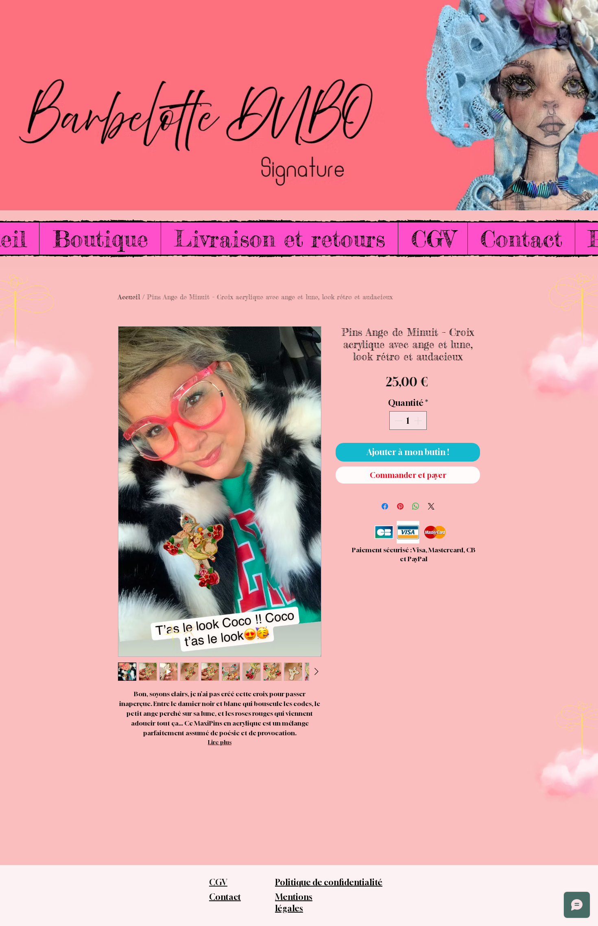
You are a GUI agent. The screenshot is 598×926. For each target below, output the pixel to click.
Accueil (129, 297)
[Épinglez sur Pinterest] (400, 506)
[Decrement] (397, 420)
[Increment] (419, 420)
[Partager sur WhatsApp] (416, 506)
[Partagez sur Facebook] (385, 506)
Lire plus (219, 742)
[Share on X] (431, 506)
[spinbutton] (408, 420)
